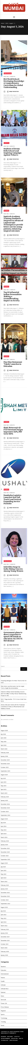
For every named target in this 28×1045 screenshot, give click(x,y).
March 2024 (4, 837)
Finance (3, 977)
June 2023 (3, 870)
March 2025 (4, 793)
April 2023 (3, 878)
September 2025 (5, 771)
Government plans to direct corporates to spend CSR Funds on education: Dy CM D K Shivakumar (13, 636)
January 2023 (4, 889)
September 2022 (5, 903)
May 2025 (3, 785)
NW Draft (3, 999)
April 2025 (3, 789)
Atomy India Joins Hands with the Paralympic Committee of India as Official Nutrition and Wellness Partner (13, 706)
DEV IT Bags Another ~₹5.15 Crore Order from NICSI (13, 700)
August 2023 (4, 863)
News (2, 996)
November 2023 (5, 852)
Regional (3, 1010)
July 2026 (3, 734)
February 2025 (5, 797)
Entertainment (5, 974)
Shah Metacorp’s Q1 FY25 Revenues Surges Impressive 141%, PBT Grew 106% (13, 431)
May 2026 (3, 741)
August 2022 (4, 907)
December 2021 (5, 936)
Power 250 (4, 1003)
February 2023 (5, 885)
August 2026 (4, 730)
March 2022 (4, 925)
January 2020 (4, 955)
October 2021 (5, 944)
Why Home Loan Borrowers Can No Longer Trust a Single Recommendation (12, 687)
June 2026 (3, 738)
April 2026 (3, 745)
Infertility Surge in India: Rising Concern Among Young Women (13, 569)
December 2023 (5, 848)
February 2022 (5, 929)
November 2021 (5, 940)
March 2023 (4, 881)
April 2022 (3, 922)
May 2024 (3, 830)
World (2, 1025)
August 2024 (4, 819)
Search (3, 666)
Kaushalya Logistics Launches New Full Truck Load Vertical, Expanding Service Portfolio (12, 499)
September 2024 (5, 815)
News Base (4, 1033)
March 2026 (4, 749)
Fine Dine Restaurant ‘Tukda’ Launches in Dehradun (13, 364)
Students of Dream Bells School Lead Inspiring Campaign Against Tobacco (12, 152)
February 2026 (5, 752)
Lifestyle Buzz (4, 988)
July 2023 (3, 867)
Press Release (7, 73)
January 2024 (4, 844)
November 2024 (5, 808)
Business (6, 210)
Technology (4, 1018)
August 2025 (4, 774)
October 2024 (5, 811)
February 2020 (5, 951)
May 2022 (3, 918)
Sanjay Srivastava (14, 91)
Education (3, 970)
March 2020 (4, 948)
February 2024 (5, 841)
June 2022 (3, 914)
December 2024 (5, 804)
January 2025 (4, 800)
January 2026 (4, 756)
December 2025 (5, 760)
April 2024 (3, 833)
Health (3, 981)
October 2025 (5, 767)
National (6, 626)
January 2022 (4, 933)
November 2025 (5, 763)
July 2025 (3, 778)
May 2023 (3, 874)
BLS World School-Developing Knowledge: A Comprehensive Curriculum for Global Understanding (14, 83)
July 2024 (3, 822)
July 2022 (3, 911)
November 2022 (5, 896)
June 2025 (3, 782)
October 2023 (5, 855)
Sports (3, 1014)
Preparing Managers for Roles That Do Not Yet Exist (13, 681)
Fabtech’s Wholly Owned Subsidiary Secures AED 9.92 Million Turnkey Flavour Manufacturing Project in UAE (13, 693)
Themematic (12, 1033)
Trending (3, 1022)
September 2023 (5, 859)
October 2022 (5, 900)
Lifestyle (6, 143)
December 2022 (5, 892)
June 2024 (3, 826)
